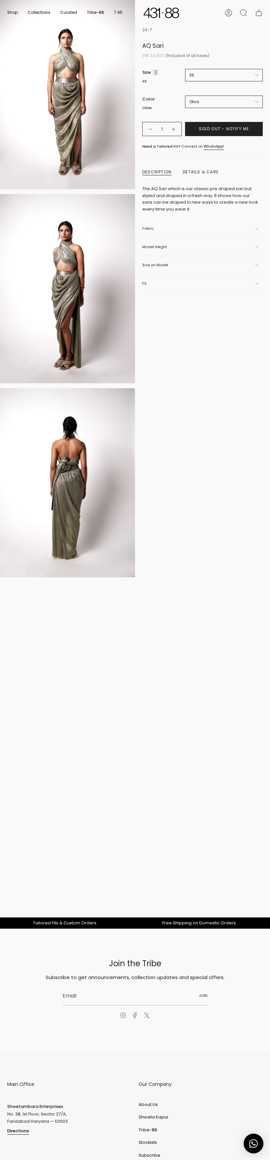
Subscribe (149, 1155)
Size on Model (155, 265)
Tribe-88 (148, 1130)
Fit (144, 283)
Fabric (148, 228)
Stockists (148, 1142)
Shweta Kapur (154, 1117)
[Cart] (258, 12)
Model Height (154, 246)
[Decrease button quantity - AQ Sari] (150, 129)
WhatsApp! (214, 146)
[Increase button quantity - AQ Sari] (174, 129)
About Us (148, 1104)
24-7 (147, 30)
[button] (12, 12)
